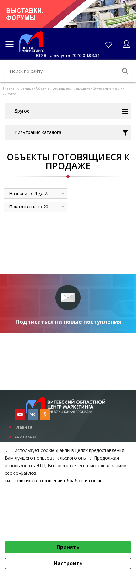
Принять (68, 546)
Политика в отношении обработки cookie (57, 481)
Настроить (68, 563)
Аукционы (25, 437)
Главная (23, 427)
